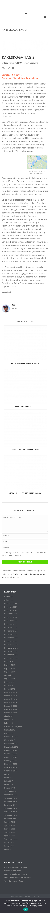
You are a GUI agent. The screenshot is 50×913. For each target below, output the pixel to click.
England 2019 (9, 672)
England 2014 (9, 665)
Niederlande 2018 (11, 747)
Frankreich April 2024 (25, 406)
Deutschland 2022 (11, 651)
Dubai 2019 (8, 662)
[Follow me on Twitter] (13, 309)
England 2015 (9, 668)
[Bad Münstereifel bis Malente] (25, 343)
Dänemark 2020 (10, 614)
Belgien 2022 (9, 600)
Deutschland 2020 (11, 644)
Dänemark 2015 (10, 610)
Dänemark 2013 (10, 603)
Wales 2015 (8, 849)
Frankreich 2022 (10, 706)
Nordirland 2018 (10, 750)
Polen (6, 774)
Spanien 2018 (9, 822)
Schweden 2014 (10, 801)
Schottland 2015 (10, 791)
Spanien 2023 (9, 832)
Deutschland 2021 (11, 648)
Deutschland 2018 (11, 638)
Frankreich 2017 (10, 696)
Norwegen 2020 (10, 761)
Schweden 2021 (10, 819)
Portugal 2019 (9, 788)
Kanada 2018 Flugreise (13, 726)
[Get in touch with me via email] (16, 309)
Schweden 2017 (10, 812)
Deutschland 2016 (11, 631)
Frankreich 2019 (10, 702)
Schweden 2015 (10, 805)
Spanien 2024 (9, 836)
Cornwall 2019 (9, 675)
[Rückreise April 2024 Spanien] (25, 429)
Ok (26, 909)
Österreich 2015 (10, 767)
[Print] (14, 68)
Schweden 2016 (20, 35)
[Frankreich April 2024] (25, 386)
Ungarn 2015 (9, 842)
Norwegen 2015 (10, 757)
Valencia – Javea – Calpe (13, 881)
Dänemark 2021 (10, 617)
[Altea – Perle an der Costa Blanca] (25, 472)
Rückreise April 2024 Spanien (25, 450)
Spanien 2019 (9, 825)
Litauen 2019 (9, 733)
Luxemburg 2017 (10, 737)
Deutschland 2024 (11, 658)
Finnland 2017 (9, 685)
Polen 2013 (8, 778)
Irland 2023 (8, 720)
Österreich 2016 (10, 771)
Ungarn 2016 (9, 846)
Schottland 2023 (10, 795)
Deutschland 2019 (11, 641)
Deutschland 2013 (11, 621)
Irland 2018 (8, 716)
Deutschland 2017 (11, 634)
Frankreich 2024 (10, 713)
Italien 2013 (8, 723)
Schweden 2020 (10, 815)
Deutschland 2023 (11, 655)
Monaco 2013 (9, 740)
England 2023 (9, 679)
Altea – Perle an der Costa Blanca (25, 493)
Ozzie (6, 63)
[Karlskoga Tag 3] (25, 46)
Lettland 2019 (9, 730)
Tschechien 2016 (10, 839)
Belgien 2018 (9, 597)
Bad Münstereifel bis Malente (25, 363)
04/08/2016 (19, 63)
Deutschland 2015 (11, 627)
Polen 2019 (8, 784)
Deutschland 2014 (11, 624)
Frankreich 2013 (10, 692)
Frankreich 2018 (10, 699)
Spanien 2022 (9, 829)
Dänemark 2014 (10, 607)
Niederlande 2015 (11, 743)
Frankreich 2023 (10, 709)
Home (10, 35)
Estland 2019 (9, 682)
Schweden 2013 (10, 798)
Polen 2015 (8, 781)
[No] (47, 905)
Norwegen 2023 (10, 764)
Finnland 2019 (9, 689)
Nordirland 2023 (10, 754)
